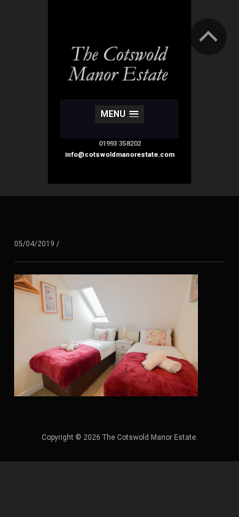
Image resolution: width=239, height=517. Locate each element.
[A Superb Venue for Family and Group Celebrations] (119, 54)
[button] (119, 114)
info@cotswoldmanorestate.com (120, 155)
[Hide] (208, 36)
